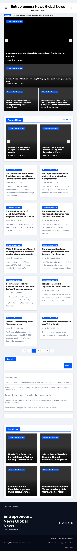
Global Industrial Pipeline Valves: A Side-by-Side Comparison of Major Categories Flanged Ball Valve (55, 491)
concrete (16, 15)
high (41, 15)
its (52, 15)
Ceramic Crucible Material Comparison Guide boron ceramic (28, 395)
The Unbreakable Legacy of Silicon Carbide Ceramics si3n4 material (55, 149)
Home (53, 538)
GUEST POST (68, 547)
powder (35, 15)
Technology (69, 543)
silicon (23, 15)
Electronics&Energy (55, 543)
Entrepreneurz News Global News (38, 6)
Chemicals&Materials (14, 21)
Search (10, 359)
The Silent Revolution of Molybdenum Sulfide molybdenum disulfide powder (20, 214)
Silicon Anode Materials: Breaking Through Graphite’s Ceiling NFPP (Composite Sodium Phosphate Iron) (55, 102)
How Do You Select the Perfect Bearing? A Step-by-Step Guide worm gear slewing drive (18, 102)
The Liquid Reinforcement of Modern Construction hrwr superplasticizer (55, 176)
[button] (70, 40)
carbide (47, 15)
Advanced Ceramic (11, 507)
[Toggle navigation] (6, 8)
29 (47, 350)
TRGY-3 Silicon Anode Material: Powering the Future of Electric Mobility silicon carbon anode (20, 251)
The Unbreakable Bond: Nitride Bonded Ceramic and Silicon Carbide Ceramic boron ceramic (20, 176)
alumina (29, 15)
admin (8, 60)
